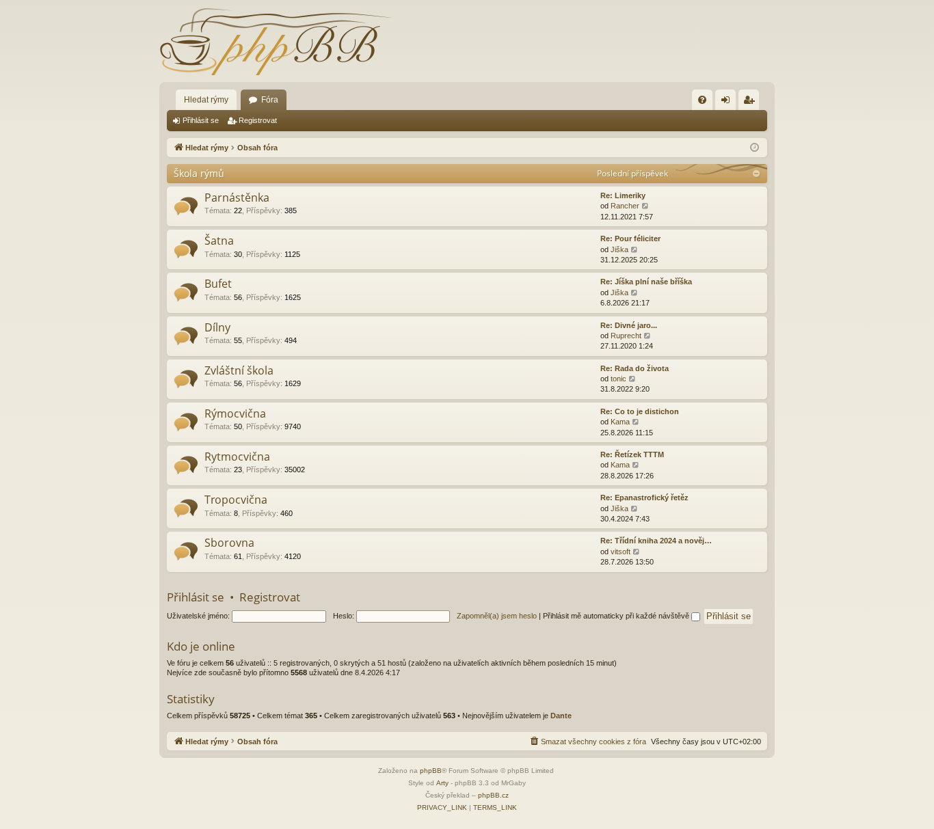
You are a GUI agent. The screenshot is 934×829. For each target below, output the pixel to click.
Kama (620, 422)
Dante (561, 715)
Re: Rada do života (634, 368)
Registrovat (258, 120)
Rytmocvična (237, 456)
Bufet (218, 283)
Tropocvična (235, 499)
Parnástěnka (236, 197)
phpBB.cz (493, 795)
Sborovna (229, 542)
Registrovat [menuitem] (751, 102)
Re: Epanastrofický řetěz (644, 497)
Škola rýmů (199, 173)
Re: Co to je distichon (639, 411)
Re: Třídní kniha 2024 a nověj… (656, 540)
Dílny (217, 327)
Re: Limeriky (622, 195)
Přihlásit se (201, 120)
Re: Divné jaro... (628, 325)
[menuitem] (702, 100)
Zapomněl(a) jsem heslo (497, 616)
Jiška (619, 249)
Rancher (625, 206)
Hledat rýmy (206, 100)
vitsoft (620, 551)
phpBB (431, 770)
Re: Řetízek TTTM (632, 454)
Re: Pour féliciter (630, 238)
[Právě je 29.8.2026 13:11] (754, 148)
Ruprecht (626, 335)
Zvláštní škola (238, 370)
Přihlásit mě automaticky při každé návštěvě (617, 616)
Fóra (269, 100)
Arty (442, 783)
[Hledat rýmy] (275, 41)
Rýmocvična (235, 413)
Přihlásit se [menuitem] (728, 102)
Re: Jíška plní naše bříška (646, 281)
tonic (618, 379)
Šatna (219, 240)
